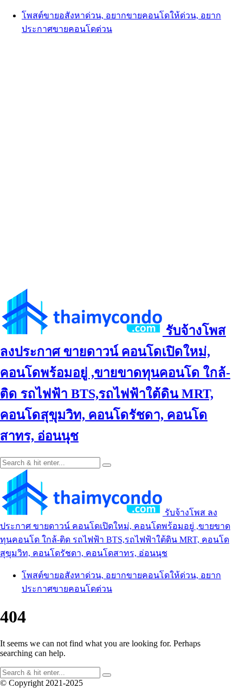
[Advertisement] (116, 160)
